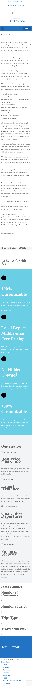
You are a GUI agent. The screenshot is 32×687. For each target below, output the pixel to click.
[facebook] (16, 8)
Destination (6, 670)
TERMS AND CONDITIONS (12, 680)
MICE (5, 678)
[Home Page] (2, 28)
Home (5, 664)
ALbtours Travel (18, 659)
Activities (6, 673)
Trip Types (6, 675)
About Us (6, 667)
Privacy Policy (5, 662)
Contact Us (6, 683)
